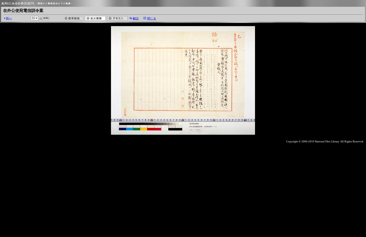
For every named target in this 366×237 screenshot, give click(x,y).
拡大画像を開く (95, 18)
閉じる (151, 18)
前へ (9, 18)
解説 (136, 18)
